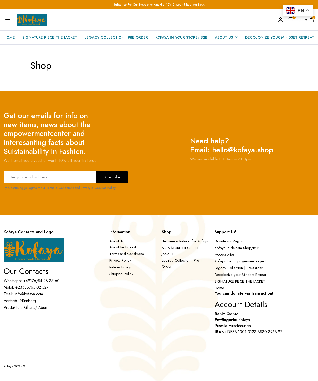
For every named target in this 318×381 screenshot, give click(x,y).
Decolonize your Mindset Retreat (279, 37)
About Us (224, 37)
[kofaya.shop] (32, 20)
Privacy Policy (120, 260)
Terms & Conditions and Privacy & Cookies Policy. (81, 188)
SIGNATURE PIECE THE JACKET (49, 37)
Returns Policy (120, 267)
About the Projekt (122, 247)
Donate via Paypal (229, 241)
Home (9, 37)
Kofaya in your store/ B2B (181, 37)
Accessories (225, 254)
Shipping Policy (121, 274)
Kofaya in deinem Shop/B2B (237, 248)
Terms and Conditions (126, 253)
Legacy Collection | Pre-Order (116, 37)
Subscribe (112, 177)
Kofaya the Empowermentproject (240, 261)
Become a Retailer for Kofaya (185, 241)
